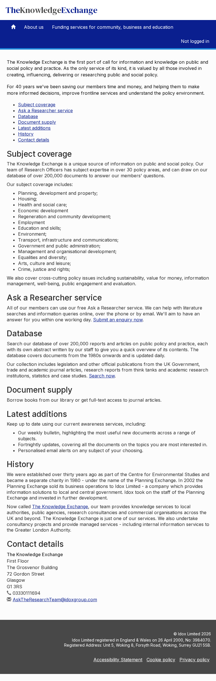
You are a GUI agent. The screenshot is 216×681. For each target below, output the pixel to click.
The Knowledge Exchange (60, 506)
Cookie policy (161, 659)
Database (28, 116)
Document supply (37, 122)
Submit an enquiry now (118, 319)
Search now (102, 376)
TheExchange (51, 10)
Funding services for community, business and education (112, 27)
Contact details (33, 140)
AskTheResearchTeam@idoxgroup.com (55, 599)
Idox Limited (189, 633)
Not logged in (195, 41)
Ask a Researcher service (45, 110)
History (25, 134)
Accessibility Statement (117, 659)
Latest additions (34, 128)
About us (34, 27)
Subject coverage (36, 104)
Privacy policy (194, 659)
